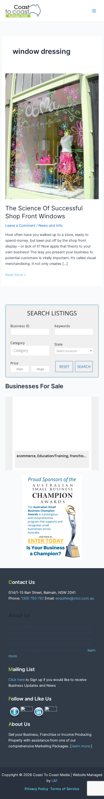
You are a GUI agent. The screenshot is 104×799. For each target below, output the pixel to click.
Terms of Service (64, 789)
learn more (81, 746)
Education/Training (52, 455)
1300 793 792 (32, 598)
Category (17, 342)
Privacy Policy (37, 789)
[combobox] (30, 350)
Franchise (78, 455)
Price (14, 363)
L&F (55, 780)
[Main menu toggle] (94, 11)
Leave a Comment (20, 225)
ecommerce (26, 455)
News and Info (50, 225)
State (58, 344)
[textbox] (31, 351)
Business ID (19, 326)
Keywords (62, 326)
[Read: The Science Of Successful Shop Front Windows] (51, 136)
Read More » (15, 274)
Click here (17, 680)
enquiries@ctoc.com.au (74, 598)
